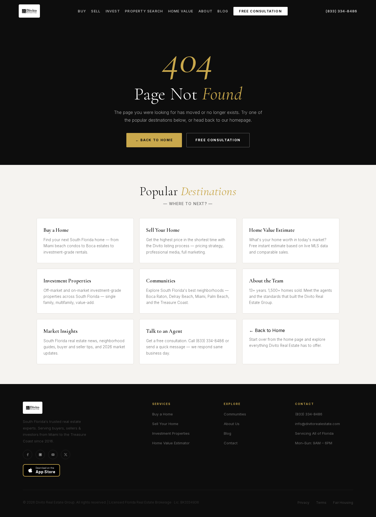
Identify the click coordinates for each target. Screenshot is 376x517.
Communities (235, 414)
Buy (82, 11)
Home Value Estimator (171, 443)
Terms (321, 502)
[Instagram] (40, 454)
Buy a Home (162, 414)
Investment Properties (171, 433)
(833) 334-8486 (341, 11)
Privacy (303, 502)
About (205, 11)
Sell (95, 11)
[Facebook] (27, 454)
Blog (222, 11)
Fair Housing (343, 502)
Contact (231, 443)
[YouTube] (53, 454)
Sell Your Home (165, 423)
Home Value (181, 11)
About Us (231, 423)
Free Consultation (260, 11)
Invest (113, 11)
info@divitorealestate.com (317, 423)
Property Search (144, 11)
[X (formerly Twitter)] (65, 454)
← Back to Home (154, 140)
